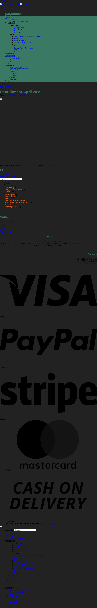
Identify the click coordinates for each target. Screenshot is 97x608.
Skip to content (6, 1)
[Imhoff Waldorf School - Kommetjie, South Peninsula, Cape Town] (20, 4)
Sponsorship (10, 56)
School (8, 205)
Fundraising (13, 74)
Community (8, 86)
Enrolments (9, 54)
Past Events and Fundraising (17, 202)
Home (7, 17)
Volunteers (13, 79)
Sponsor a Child (15, 58)
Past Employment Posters (15, 200)
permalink (54, 165)
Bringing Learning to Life (18, 21)
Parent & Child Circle (17, 70)
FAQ (7, 64)
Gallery (17, 52)
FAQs (16, 50)
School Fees (19, 44)
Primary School (20, 40)
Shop (7, 81)
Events (8, 192)
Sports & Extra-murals (22, 42)
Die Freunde (14, 60)
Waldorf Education (12, 19)
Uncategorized (11, 207)
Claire (23, 95)
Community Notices (8, 175)
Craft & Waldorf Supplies (18, 68)
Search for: (9, 530)
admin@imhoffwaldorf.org (86, 263)
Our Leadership (20, 31)
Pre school (18, 38)
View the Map (48, 250)
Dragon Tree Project (13, 190)
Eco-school (18, 33)
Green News (10, 196)
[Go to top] (1, 526)
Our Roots (18, 29)
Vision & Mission (20, 27)
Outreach (12, 77)
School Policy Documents (23, 48)
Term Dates (18, 46)
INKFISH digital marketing (54, 524)
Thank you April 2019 (9, 177)
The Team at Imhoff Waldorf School (27, 37)
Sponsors (13, 75)
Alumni (12, 72)
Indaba (2, 86)
